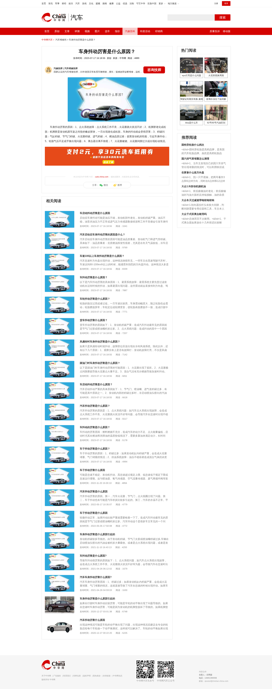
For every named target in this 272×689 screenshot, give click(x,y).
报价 (117, 31)
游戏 (84, 3)
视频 (87, 31)
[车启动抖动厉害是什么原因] (59, 212)
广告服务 (57, 676)
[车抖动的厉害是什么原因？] (59, 426)
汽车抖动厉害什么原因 (92, 620)
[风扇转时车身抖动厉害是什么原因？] (59, 341)
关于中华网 (46, 676)
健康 (111, 3)
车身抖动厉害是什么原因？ (82, 39)
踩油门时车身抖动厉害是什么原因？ (100, 363)
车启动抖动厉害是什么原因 (95, 213)
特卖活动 (145, 31)
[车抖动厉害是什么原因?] (59, 555)
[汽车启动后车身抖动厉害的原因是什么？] (59, 234)
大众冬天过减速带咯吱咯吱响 (197, 200)
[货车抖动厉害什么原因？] (59, 319)
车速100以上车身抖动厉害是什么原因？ (102, 256)
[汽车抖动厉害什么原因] (59, 619)
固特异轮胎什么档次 (192, 144)
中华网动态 (117, 676)
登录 (226, 3)
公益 (118, 3)
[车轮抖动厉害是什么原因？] (59, 298)
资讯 (50, 3)
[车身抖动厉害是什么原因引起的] (59, 533)
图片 (97, 31)
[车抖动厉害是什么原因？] (59, 277)
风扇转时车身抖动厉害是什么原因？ (100, 341)
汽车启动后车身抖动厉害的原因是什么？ (102, 234)
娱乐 (71, 3)
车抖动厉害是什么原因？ (94, 277)
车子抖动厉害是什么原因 (94, 513)
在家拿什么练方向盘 (192, 172)
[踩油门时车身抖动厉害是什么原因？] (59, 362)
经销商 (159, 31)
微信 (106, 185)
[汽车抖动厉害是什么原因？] (59, 405)
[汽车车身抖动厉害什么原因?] (59, 576)
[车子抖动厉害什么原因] (59, 469)
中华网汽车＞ (48, 39)
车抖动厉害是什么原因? (93, 555)
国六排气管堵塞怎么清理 (195, 158)
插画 (104, 3)
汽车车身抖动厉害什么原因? (96, 577)
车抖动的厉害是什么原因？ (95, 427)
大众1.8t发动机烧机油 (193, 186)
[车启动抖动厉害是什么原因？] (59, 384)
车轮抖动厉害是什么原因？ (95, 298)
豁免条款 (97, 676)
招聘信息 (77, 676)
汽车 (77, 3)
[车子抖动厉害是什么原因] (59, 512)
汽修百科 (130, 31)
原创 (57, 31)
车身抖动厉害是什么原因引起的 (97, 534)
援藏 (98, 3)
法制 (132, 3)
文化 (91, 3)
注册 (216, 3)
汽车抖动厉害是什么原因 (94, 491)
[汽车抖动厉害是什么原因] (59, 491)
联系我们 (67, 676)
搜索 (222, 17)
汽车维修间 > (61, 39)
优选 (125, 3)
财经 (64, 3)
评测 (77, 31)
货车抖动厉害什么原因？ (94, 320)
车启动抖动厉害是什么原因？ (96, 384)
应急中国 (151, 3)
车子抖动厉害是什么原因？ (95, 448)
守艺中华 (140, 3)
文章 (67, 31)
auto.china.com (101, 177)
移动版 (226, 31)
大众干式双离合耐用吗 (194, 214)
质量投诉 (215, 31)
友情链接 (106, 676)
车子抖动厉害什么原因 (92, 470)
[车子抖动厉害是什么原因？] (59, 448)
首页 (44, 3)
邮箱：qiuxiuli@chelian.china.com (213, 681)
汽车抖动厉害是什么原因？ (95, 405)
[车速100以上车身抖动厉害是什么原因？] (59, 255)
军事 (57, 3)
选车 (107, 31)
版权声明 (87, 676)
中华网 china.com (55, 17)
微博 (119, 185)
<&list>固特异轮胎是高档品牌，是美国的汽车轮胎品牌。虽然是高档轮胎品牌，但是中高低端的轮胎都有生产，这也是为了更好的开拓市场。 (202, 151)
